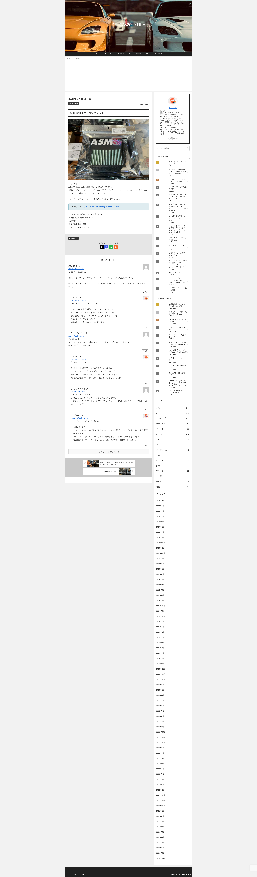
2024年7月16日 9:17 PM (76, 269)
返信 (146, 292)
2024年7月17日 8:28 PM (80, 418)
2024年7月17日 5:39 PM (78, 391)
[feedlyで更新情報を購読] (111, 247)
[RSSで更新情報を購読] (116, 247)
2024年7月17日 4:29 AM (78, 300)
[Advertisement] (128, 75)
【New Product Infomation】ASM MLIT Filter (101, 207)
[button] (187, 148)
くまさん (173, 108)
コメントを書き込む (108, 451)
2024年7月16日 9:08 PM (78, 359)
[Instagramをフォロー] (106, 247)
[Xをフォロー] (102, 247)
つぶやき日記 (74, 238)
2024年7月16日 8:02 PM (76, 336)
